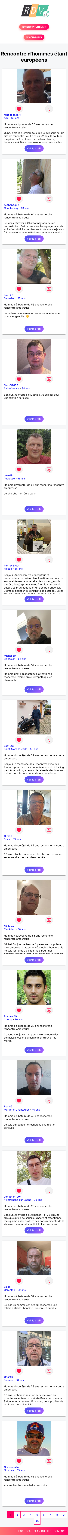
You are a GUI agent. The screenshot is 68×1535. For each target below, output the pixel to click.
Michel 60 (10, 655)
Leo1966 (9, 745)
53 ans (21, 1470)
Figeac (8, 568)
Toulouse (9, 478)
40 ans (36, 1109)
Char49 (8, 1376)
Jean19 (8, 475)
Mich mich (10, 926)
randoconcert (12, 114)
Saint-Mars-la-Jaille (15, 749)
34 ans (26, 388)
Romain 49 (10, 1016)
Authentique (11, 204)
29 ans (19, 1019)
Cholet (8, 1019)
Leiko (7, 1286)
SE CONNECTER (34, 37)
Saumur (8, 1380)
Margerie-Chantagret (16, 1109)
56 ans (21, 298)
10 (37, 1521)
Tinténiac (9, 929)
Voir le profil (34, 148)
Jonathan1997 (12, 1196)
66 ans (19, 568)
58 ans (20, 1380)
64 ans (25, 208)
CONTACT (59, 1531)
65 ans (15, 117)
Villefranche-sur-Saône (17, 1199)
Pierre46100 (11, 565)
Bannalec (9, 298)
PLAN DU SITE (42, 1531)
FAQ (20, 1531)
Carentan (9, 1289)
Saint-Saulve (11, 388)
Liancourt (9, 658)
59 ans (34, 749)
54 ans (22, 658)
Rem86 (8, 1106)
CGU (28, 1531)
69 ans (17, 839)
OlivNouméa (11, 1467)
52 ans (22, 1289)
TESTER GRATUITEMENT (34, 27)
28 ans (38, 1199)
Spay (7, 839)
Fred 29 (8, 295)
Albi (6, 117)
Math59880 (11, 385)
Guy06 (8, 836)
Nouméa (9, 1470)
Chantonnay (11, 208)
